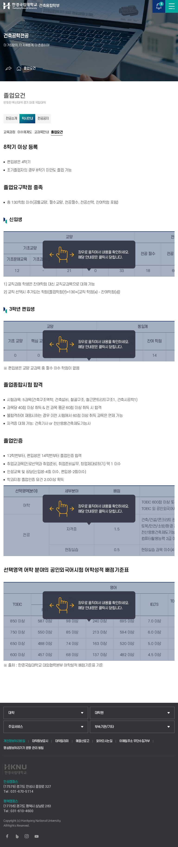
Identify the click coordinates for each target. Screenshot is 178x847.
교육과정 (9, 132)
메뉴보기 (171, 6)
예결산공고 (82, 741)
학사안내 (27, 119)
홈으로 (19, 68)
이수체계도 (24, 132)
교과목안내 (41, 132)
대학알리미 (62, 741)
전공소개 (11, 119)
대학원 (99, 713)
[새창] (7, 836)
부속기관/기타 (104, 727)
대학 (11, 713)
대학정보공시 (40, 741)
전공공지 (43, 119)
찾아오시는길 (104, 741)
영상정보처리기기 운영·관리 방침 (23, 748)
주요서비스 (15, 727)
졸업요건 (30, 68)
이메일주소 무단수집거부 (134, 741)
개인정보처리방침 (14, 741)
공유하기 (8, 68)
